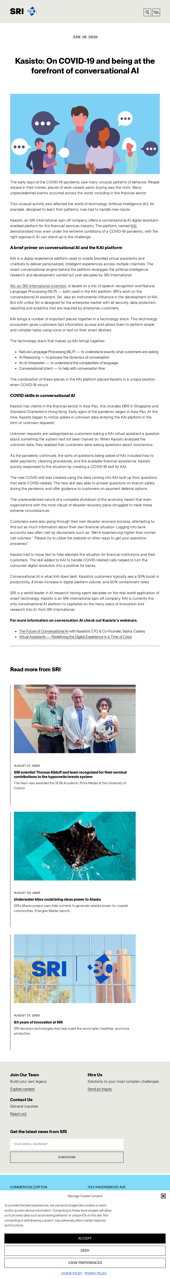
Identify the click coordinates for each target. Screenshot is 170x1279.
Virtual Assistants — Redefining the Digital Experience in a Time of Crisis (75, 637)
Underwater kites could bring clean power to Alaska (57, 899)
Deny (85, 1250)
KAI (134, 226)
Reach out (18, 1114)
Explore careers (22, 1089)
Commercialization (28, 1187)
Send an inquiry (100, 1089)
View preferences (85, 1263)
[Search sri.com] (147, 12)
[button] (163, 1196)
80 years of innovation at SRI (38, 1022)
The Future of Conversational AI (43, 631)
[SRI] (23, 11)
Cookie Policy (71, 1273)
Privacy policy (96, 1273)
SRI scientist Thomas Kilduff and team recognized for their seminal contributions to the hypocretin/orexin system (70, 774)
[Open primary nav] (156, 12)
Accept (85, 1238)
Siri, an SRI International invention (38, 286)
